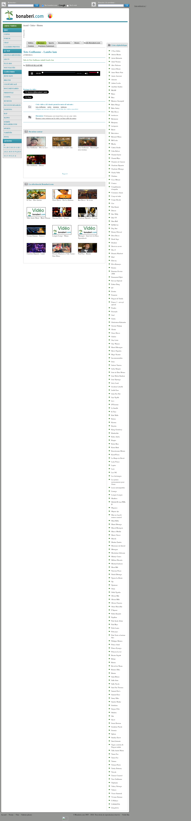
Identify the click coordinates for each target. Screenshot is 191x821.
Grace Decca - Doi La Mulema (62, 200)
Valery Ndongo (116, 786)
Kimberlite (115, 433)
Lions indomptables (118, 487)
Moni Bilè (114, 567)
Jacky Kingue (116, 369)
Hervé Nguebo (116, 351)
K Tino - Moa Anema (34, 200)
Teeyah (113, 772)
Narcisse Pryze (116, 571)
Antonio (114, 79)
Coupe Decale (116, 200)
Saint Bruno (115, 677)
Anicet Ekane (116, 69)
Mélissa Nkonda (116, 560)
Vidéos (32, 25)
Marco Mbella (116, 531)
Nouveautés (9, 67)
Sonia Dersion (116, 723)
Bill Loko (114, 140)
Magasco (114, 508)
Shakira (114, 712)
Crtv (112, 203)
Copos (7, 34)
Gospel (7, 97)
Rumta (113, 673)
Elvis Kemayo (116, 264)
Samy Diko (115, 698)
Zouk (6, 137)
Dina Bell (114, 221)
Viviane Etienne (116, 797)
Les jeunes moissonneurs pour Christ (117, 481)
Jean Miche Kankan (118, 376)
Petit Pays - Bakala (84, 254)
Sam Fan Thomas (117, 687)
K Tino (113, 412)
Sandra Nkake (116, 702)
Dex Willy (114, 214)
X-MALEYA (115, 804)
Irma (113, 361)
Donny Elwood (116, 232)
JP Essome (114, 404)
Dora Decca (115, 235)
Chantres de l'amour (118, 162)
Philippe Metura (116, 641)
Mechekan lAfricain (118, 553)
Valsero (113, 790)
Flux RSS (8, 63)
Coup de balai (116, 196)
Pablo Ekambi (116, 614)
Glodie (113, 329)
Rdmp (113, 659)
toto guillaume (41, 107)
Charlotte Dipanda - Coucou (87, 218)
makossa (64, 107)
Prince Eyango (116, 648)
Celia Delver (115, 151)
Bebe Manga (115, 104)
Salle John (114, 680)
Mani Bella (115, 521)
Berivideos (115, 133)
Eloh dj (113, 260)
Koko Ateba (115, 437)
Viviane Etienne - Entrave (36, 236)
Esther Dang (115, 284)
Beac (113, 97)
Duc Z (113, 250)
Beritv (113, 129)
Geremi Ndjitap (116, 326)
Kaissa (113, 419)
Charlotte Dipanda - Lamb (36, 254)
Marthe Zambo (116, 542)
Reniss (113, 662)
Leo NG (114, 472)
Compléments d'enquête (116, 188)
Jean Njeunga (116, 379)
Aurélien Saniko (117, 87)
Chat (6, 42)
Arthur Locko (116, 83)
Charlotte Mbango (117, 169)
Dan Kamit (115, 207)
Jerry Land (115, 383)
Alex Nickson (116, 65)
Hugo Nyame (116, 354)
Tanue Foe (114, 754)
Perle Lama (115, 628)
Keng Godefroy (116, 429)
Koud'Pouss (115, 454)
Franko (113, 308)
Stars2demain (116, 741)
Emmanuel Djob (117, 277)
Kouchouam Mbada (118, 451)
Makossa (8, 109)
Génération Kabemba (118, 322)
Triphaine (114, 783)
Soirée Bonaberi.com (10, 123)
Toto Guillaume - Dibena (35, 165)
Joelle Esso (115, 390)
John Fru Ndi (115, 394)
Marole (113, 538)
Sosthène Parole (116, 727)
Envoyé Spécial (116, 281)
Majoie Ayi (115, 511)
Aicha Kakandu (116, 58)
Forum (7, 38)
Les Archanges (116, 476)
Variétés (8, 132)
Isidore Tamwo (116, 365)
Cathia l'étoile (116, 147)
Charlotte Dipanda (117, 165)
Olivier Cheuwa (116, 603)
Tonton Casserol (116, 775)
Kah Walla (114, 415)
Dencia (113, 210)
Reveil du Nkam (117, 666)
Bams (113, 94)
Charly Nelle (115, 172)
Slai (112, 716)
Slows (7, 118)
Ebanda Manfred (117, 253)
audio (49, 107)
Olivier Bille (115, 599)
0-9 (4, 146)
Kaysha (113, 426)
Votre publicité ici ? (140, 6)
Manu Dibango (116, 524)
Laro (113, 469)
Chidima (114, 176)
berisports (114, 126)
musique (56, 107)
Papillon (114, 617)
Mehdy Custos (116, 556)
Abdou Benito (116, 54)
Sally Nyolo (115, 684)
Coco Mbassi (115, 180)
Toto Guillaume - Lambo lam (62, 147)
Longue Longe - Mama (60, 236)
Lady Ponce (115, 462)
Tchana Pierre (116, 765)
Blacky (113, 144)
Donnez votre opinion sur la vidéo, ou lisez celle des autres (56, 118)
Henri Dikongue (117, 347)
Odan (113, 589)
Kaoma (113, 422)
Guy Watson (115, 344)
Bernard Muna (116, 137)
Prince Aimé (115, 644)
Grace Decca (115, 333)
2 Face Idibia (115, 51)
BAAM (113, 90)
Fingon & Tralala (117, 298)
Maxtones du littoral (118, 546)
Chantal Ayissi (116, 154)
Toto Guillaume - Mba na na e (37, 147)
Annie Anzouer (116, 76)
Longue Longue (117, 495)
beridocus (114, 115)
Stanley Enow (116, 737)
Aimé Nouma (116, 61)
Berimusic (114, 119)
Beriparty (114, 122)
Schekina (114, 705)
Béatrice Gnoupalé (117, 101)
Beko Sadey (115, 108)
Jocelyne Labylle (117, 386)
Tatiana (113, 761)
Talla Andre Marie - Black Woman (38, 218)
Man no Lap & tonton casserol (116, 516)
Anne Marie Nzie (117, 72)
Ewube (113, 291)
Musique (40, 25)
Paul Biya (114, 624)
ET (112, 288)
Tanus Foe (114, 757)
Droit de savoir (116, 246)
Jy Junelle (114, 408)
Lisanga (114, 491)
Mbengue (114, 549)
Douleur (114, 243)
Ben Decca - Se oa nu (85, 200)
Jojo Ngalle (115, 397)
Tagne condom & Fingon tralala (117, 746)
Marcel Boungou (117, 528)
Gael (112, 315)
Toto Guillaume (34, 65)
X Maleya (114, 800)
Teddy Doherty (116, 768)
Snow (113, 719)
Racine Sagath (116, 655)
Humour (8, 101)
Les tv (7, 59)
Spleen (113, 734)
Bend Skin (8, 76)
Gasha (113, 319)
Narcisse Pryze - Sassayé (60, 218)
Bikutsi (7, 80)
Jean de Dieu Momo (118, 372)
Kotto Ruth (115, 447)
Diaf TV (114, 217)
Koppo (113, 440)
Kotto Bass (115, 444)
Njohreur (114, 585)
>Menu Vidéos (10, 26)
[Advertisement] (12, 202)
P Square (114, 610)
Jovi (112, 401)
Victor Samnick (116, 793)
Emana (113, 268)
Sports (7, 128)
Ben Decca (115, 112)
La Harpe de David (117, 458)
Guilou (113, 336)
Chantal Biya (115, 158)
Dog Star (114, 228)
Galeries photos (12, 47)
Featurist (114, 295)
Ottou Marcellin (116, 606)
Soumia (114, 730)
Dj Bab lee (114, 225)
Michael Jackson (117, 563)
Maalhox (114, 498)
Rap (5, 113)
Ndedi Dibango (116, 574)
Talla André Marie (117, 750)
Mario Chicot (115, 535)
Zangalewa (115, 808)
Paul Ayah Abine (117, 621)
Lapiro (113, 465)
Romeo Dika (115, 669)
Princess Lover (116, 652)
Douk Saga (115, 239)
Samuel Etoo (115, 694)
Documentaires (11, 88)
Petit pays (114, 631)
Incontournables (12, 105)
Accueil (26, 25)
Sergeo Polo (115, 709)
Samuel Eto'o (115, 691)
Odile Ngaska (116, 592)
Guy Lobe (114, 340)
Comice (114, 183)
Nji (112, 581)
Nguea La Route (117, 578)
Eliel (112, 257)
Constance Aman (117, 192)
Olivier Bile (115, 596)
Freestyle (8, 92)
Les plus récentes (12, 55)
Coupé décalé (10, 84)
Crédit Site (125, 815)
